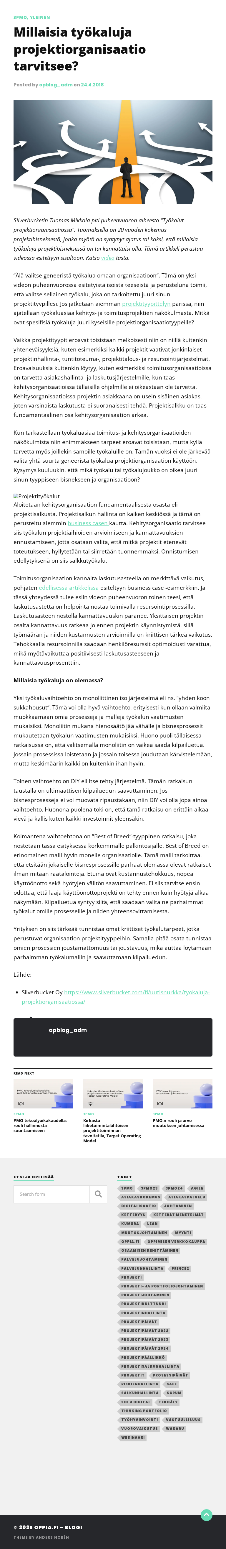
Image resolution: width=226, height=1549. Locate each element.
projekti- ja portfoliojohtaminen (162, 1286)
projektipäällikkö (143, 1357)
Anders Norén (52, 1537)
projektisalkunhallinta (150, 1366)
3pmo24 (174, 1188)
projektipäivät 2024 (145, 1348)
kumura (130, 1223)
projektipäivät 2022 (145, 1330)
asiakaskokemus (140, 1197)
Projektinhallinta (143, 1313)
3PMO (20, 17)
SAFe (172, 1384)
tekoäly (168, 1402)
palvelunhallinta (142, 1268)
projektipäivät (139, 1322)
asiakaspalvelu (186, 1197)
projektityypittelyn (146, 303)
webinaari (133, 1437)
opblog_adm (56, 84)
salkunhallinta (140, 1393)
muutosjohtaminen (144, 1233)
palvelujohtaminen (144, 1259)
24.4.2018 (92, 84)
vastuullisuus (183, 1419)
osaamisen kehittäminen (149, 1250)
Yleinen (40, 17)
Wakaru (175, 1428)
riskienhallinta (140, 1384)
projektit (133, 1375)
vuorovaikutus (139, 1428)
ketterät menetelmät (178, 1215)
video (107, 257)
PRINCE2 (180, 1268)
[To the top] (206, 1515)
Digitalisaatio (138, 1206)
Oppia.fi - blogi (58, 1527)
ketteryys (133, 1215)
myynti (183, 1233)
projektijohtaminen (145, 1295)
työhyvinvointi (139, 1419)
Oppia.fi (130, 1241)
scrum (174, 1393)
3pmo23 (149, 1188)
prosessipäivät (170, 1375)
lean (152, 1223)
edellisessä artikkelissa (69, 587)
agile (197, 1188)
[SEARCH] (98, 1194)
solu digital (136, 1402)
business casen (88, 523)
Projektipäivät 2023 (144, 1339)
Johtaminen (178, 1206)
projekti (131, 1277)
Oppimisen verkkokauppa (176, 1241)
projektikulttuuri (143, 1304)
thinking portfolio (144, 1411)
